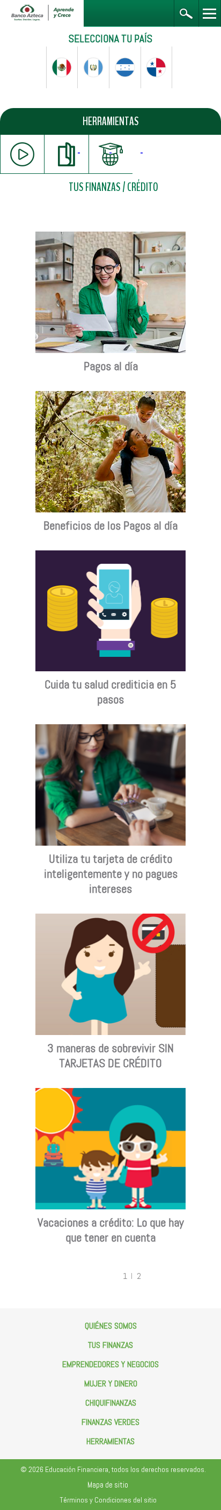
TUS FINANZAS (95, 187)
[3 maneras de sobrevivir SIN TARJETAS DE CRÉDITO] (110, 919)
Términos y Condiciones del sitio (108, 1500)
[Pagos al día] (110, 237)
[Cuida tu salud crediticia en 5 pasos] (110, 556)
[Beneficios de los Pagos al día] (110, 396)
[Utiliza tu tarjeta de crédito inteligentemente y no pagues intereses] (110, 729)
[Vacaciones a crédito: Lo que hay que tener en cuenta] (110, 1093)
